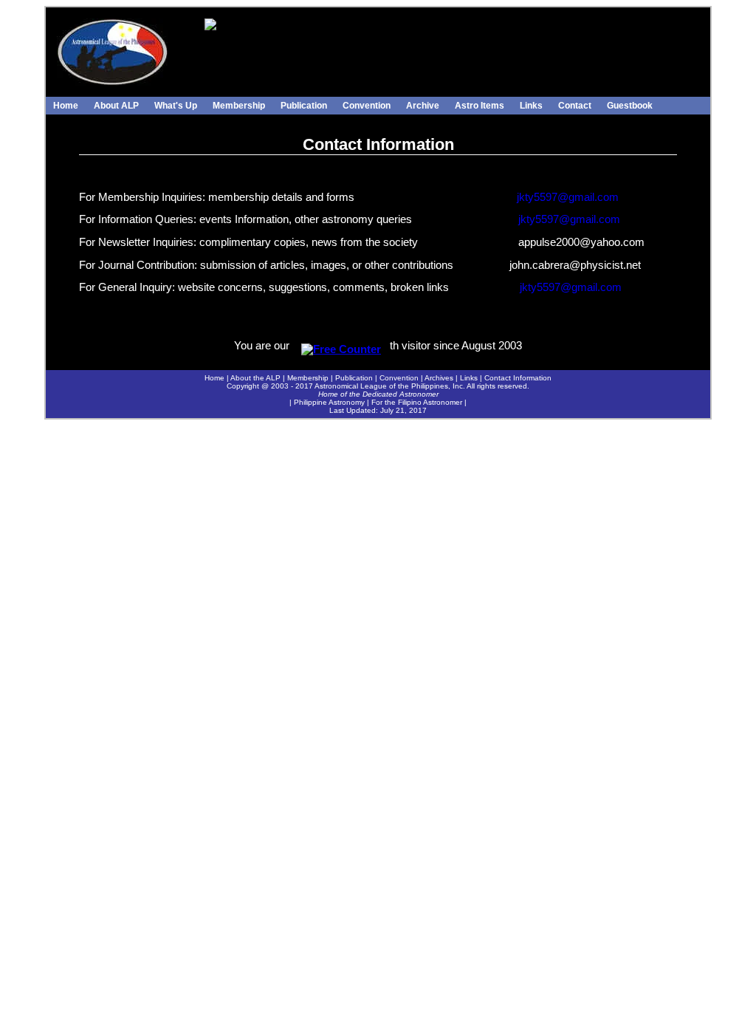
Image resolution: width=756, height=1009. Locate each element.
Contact (574, 105)
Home (65, 105)
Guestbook (630, 105)
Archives (439, 378)
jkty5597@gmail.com (568, 197)
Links (531, 105)
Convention (367, 105)
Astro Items (479, 105)
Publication (304, 105)
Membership (239, 105)
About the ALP (255, 378)
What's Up (175, 105)
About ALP (116, 105)
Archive (422, 105)
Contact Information (517, 378)
